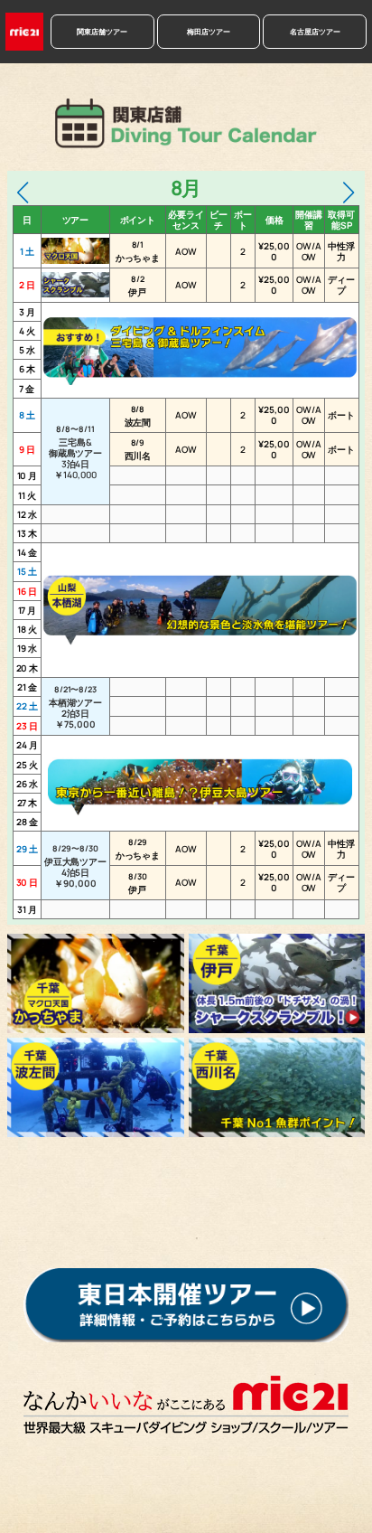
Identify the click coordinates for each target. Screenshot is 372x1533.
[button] (23, 192)
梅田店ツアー (208, 31)
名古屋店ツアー (315, 31)
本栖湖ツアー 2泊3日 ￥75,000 (75, 706)
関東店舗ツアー (102, 31)
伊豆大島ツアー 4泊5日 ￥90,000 (75, 865)
